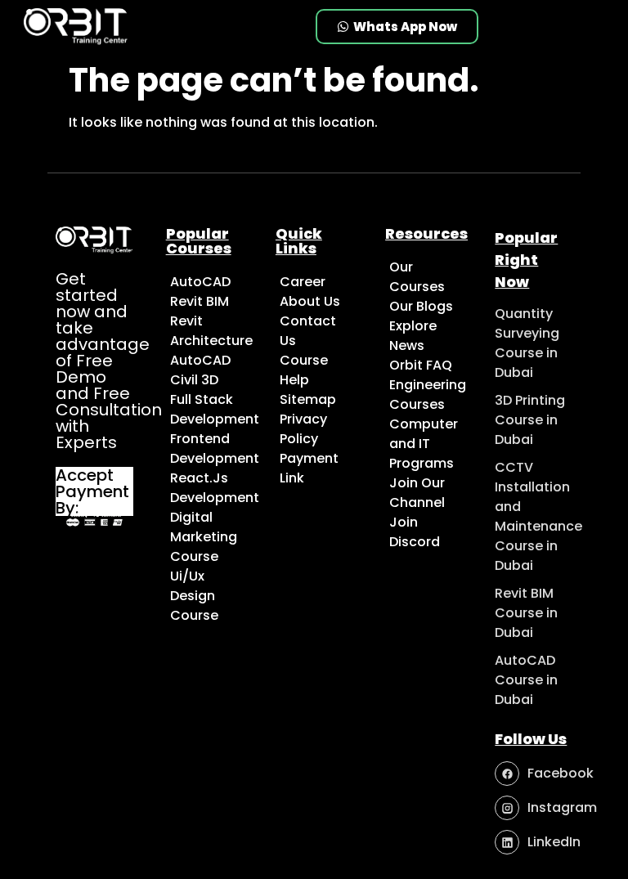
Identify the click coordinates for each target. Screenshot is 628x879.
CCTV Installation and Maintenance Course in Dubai (538, 516)
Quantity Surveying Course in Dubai (527, 343)
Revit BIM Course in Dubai (526, 613)
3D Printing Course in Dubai (530, 420)
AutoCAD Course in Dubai (526, 680)
